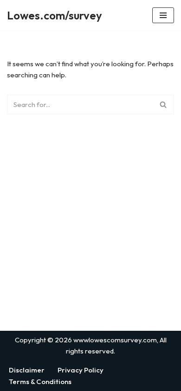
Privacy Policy (80, 370)
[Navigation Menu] (163, 15)
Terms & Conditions (40, 381)
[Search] (163, 104)
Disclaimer (27, 370)
